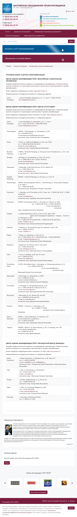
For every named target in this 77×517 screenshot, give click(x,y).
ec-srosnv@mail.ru (29, 299)
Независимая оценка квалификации (41, 66)
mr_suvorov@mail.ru (29, 146)
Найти (71, 41)
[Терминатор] (64, 483)
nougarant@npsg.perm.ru (31, 239)
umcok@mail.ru (28, 196)
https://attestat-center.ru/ (54, 115)
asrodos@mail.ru (28, 161)
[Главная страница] (7, 8)
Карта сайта (71, 11)
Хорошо (71, 508)
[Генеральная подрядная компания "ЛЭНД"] (31, 483)
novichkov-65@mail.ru (30, 280)
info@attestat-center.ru (28, 100)
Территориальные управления (34, 35)
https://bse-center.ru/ (40, 91)
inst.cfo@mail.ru (28, 258)
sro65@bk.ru (28, 362)
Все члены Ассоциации (38, 492)
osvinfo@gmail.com (29, 171)
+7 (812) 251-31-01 (10, 25)
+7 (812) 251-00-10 (10, 19)
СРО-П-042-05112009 (26, 7)
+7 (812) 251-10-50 (10, 17)
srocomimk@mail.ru (29, 289)
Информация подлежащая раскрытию (48, 31)
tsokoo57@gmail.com (31, 391)
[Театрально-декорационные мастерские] (15, 483)
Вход (7, 463)
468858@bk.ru (40, 362)
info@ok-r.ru (27, 231)
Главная (8, 66)
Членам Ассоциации (12, 35)
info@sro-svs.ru (28, 221)
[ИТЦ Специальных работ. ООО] (48, 483)
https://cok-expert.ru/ (53, 351)
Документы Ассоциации (22, 31)
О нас (7, 31)
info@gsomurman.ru (29, 249)
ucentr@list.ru (28, 374)
